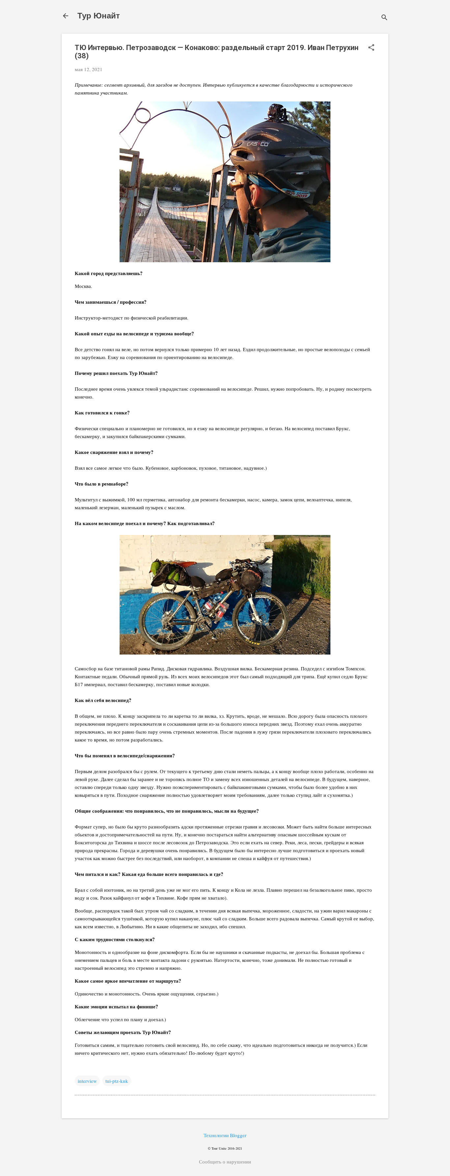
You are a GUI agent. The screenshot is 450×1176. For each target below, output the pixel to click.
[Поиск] (384, 18)
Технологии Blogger (225, 1135)
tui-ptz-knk (116, 1081)
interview (87, 1081)
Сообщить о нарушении (225, 1161)
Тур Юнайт (98, 15)
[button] (371, 47)
